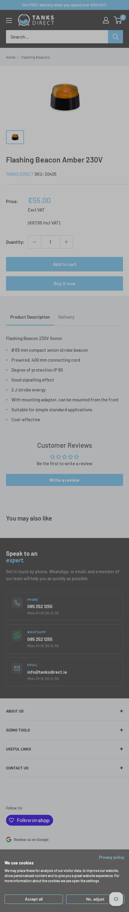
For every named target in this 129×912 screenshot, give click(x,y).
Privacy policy (111, 857)
